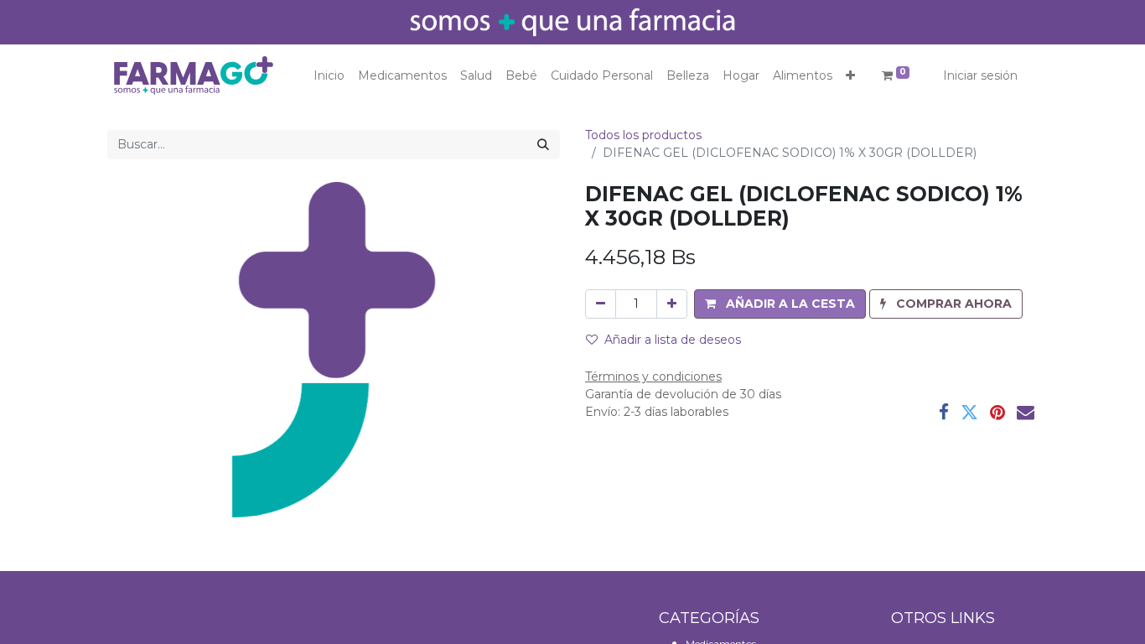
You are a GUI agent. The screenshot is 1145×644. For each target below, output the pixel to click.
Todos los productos (643, 135)
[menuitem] (329, 75)
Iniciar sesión (980, 75)
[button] (850, 75)
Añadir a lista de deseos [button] (672, 339)
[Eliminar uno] (600, 304)
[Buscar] (543, 144)
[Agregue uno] (671, 304)
